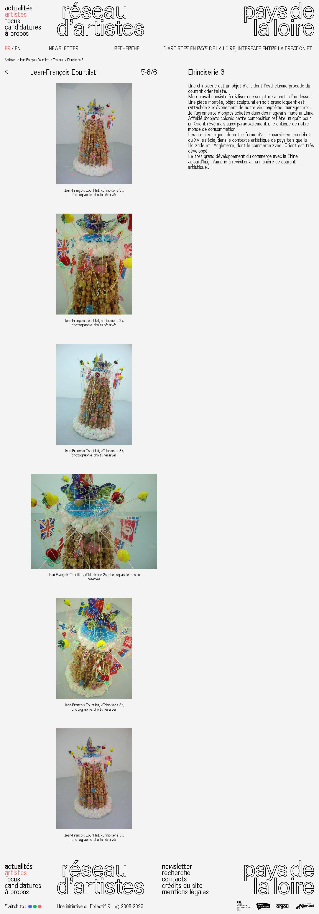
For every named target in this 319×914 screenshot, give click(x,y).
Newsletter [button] (63, 49)
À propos (17, 33)
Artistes (16, 14)
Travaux (58, 60)
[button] (30, 906)
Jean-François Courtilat (34, 60)
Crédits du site (182, 885)
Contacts (174, 879)
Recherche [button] (126, 49)
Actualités (19, 8)
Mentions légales (185, 892)
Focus (12, 20)
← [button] (8, 72)
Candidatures (23, 27)
